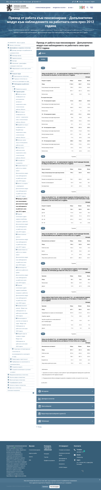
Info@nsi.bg (80, 457)
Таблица (43, 59)
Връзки (81, 1)
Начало (10, 30)
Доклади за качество (48, 398)
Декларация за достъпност (63, 459)
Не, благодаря (54, 486)
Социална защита (17, 367)
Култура (14, 61)
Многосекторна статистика (17, 380)
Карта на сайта (33, 453)
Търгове (46, 457)
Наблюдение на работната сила (73, 30)
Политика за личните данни (64, 454)
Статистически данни (34, 450)
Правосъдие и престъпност (20, 359)
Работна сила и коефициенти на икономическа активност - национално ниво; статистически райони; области (21, 102)
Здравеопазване (17, 58)
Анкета (31, 456)
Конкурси (46, 453)
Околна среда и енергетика (17, 377)
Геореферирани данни (16, 382)
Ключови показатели (14, 390)
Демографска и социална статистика (41, 30)
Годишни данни (88, 30)
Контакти (87, 1)
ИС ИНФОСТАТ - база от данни (16, 42)
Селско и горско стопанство (18, 385)
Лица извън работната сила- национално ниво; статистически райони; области (21, 153)
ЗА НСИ (70, 7)
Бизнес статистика (15, 45)
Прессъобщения (46, 406)
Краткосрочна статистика (21, 76)
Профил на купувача (49, 460)
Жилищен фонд (16, 55)
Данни (43, 53)
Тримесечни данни (21, 89)
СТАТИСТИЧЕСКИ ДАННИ (43, 7)
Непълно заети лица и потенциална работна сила (21, 142)
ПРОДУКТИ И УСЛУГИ (59, 7)
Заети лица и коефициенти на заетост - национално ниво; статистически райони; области (22, 117)
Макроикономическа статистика (19, 374)
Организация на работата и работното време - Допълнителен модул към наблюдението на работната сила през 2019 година (22, 275)
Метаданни (45, 391)
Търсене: (73, 68)
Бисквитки (62, 464)
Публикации (45, 421)
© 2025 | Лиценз (63, 467)
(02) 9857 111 (37, 1)
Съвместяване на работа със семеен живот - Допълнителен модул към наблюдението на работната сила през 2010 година (22, 173)
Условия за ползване (64, 450)
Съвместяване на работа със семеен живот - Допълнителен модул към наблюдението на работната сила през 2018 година (22, 257)
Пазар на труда (58, 30)
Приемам (45, 486)
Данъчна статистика (15, 388)
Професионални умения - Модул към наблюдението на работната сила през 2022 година (22, 311)
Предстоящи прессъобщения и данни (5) (53, 413)
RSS (30, 460)
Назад (39, 427)
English (93, 1)
